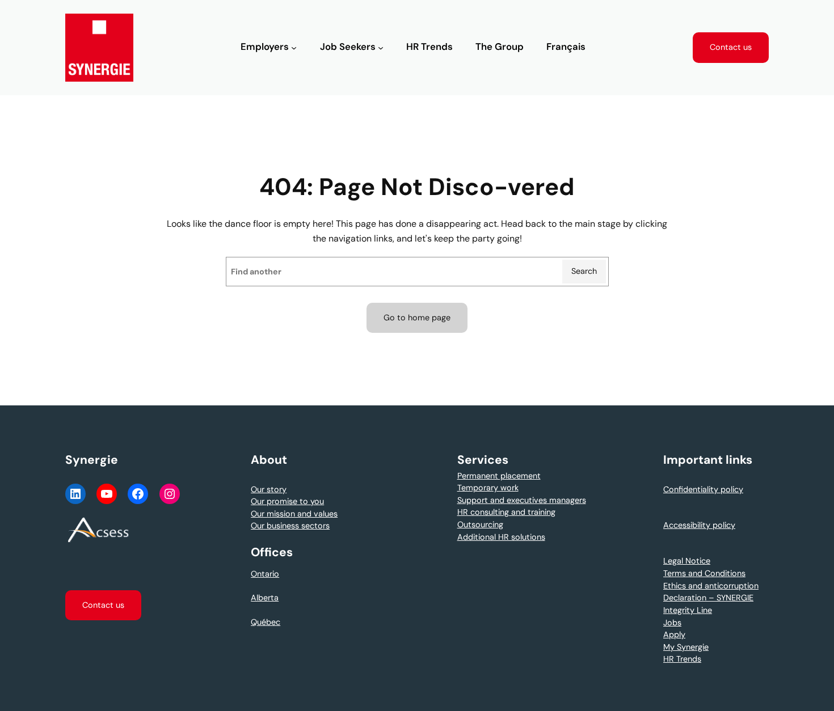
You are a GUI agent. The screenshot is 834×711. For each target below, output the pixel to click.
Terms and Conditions (704, 573)
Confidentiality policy (703, 489)
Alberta (265, 597)
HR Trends (682, 659)
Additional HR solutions (501, 537)
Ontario (265, 574)
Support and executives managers (521, 500)
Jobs (672, 622)
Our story (269, 489)
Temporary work (488, 488)
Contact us (731, 47)
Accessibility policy (699, 525)
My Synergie (686, 647)
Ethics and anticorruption (711, 586)
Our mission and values (294, 514)
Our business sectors (290, 525)
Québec (265, 622)
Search (584, 271)
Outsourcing (480, 524)
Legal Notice (686, 561)
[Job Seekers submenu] (381, 47)
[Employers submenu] (294, 47)
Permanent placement (499, 476)
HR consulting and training (506, 512)
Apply (674, 634)
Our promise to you (287, 501)
